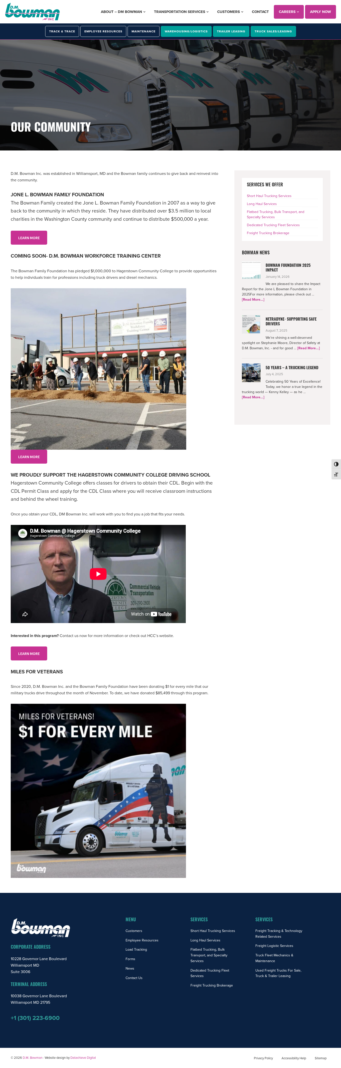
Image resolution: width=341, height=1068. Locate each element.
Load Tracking (136, 949)
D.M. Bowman (32, 1058)
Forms (130, 959)
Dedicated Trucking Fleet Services (273, 225)
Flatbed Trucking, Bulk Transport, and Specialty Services (208, 955)
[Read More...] (253, 299)
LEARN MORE (29, 237)
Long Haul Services (262, 204)
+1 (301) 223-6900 (35, 1018)
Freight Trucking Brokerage (268, 233)
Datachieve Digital (83, 1058)
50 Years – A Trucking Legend (292, 368)
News (130, 968)
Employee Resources (142, 940)
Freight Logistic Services (274, 946)
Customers (134, 931)
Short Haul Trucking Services (269, 196)
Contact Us (134, 978)
